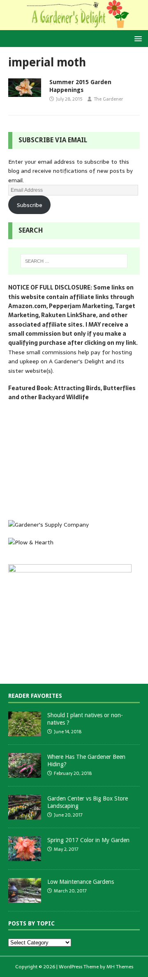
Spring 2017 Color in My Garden (88, 840)
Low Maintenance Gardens (80, 881)
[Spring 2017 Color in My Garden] (24, 856)
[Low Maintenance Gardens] (24, 898)
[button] (136, 38)
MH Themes (119, 967)
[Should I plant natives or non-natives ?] (24, 731)
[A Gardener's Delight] (74, 25)
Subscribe (29, 205)
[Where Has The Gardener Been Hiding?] (24, 773)
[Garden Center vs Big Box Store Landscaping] (24, 814)
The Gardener (108, 99)
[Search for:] (74, 261)
